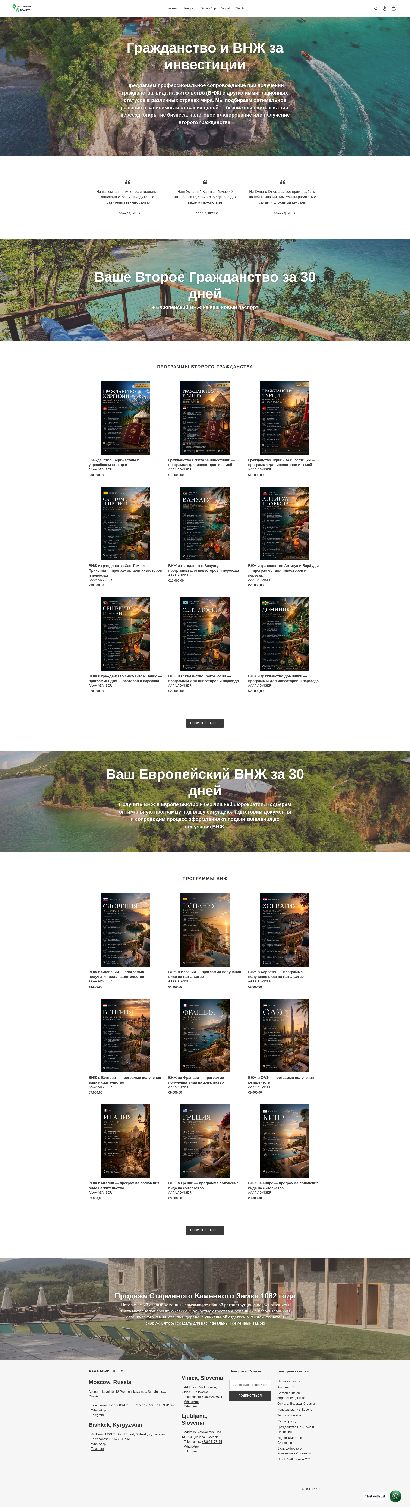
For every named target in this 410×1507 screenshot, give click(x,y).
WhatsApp (98, 1410)
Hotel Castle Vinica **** (293, 1459)
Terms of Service (289, 1415)
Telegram (97, 1415)
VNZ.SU (316, 1489)
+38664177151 (212, 1441)
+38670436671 (212, 1397)
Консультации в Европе (294, 1409)
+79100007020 (119, 1405)
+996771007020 (120, 1439)
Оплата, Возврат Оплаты (296, 1403)
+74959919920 (164, 1405)
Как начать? (286, 1387)
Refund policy (286, 1421)
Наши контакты (288, 1381)
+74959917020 (142, 1405)
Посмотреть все (205, 723)
